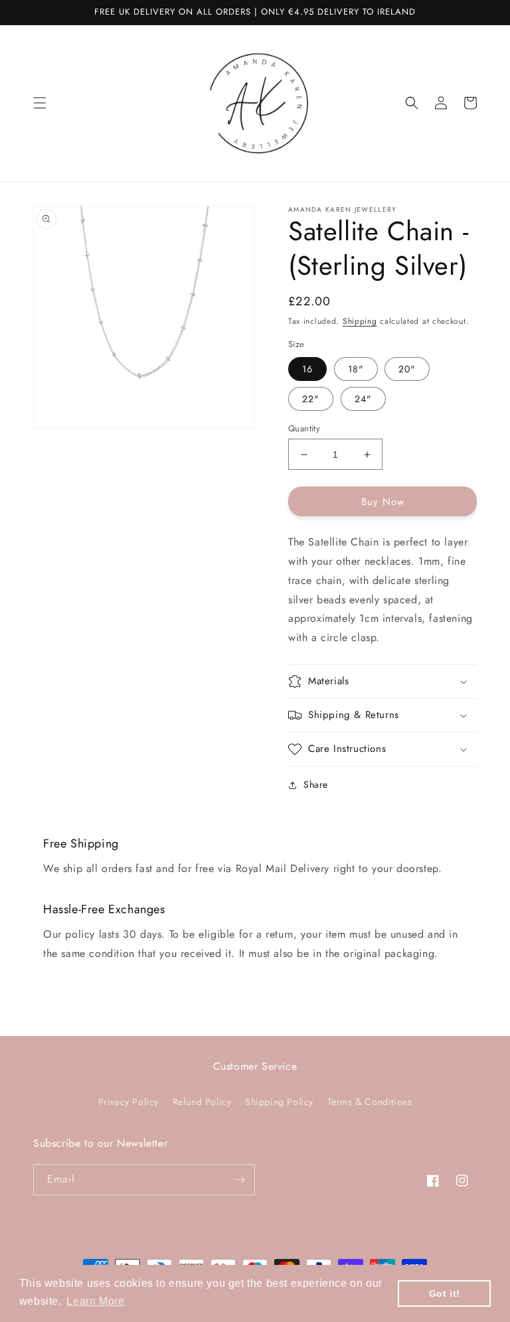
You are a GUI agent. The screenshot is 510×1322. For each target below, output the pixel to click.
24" (363, 398)
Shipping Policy (279, 1101)
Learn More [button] (95, 1301)
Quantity (304, 428)
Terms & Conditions (369, 1101)
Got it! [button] (444, 1293)
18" (356, 369)
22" (310, 398)
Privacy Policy (128, 1101)
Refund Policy (202, 1101)
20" (407, 369)
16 (307, 369)
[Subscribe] (239, 1179)
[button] (39, 102)
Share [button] (315, 784)
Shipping (360, 321)
